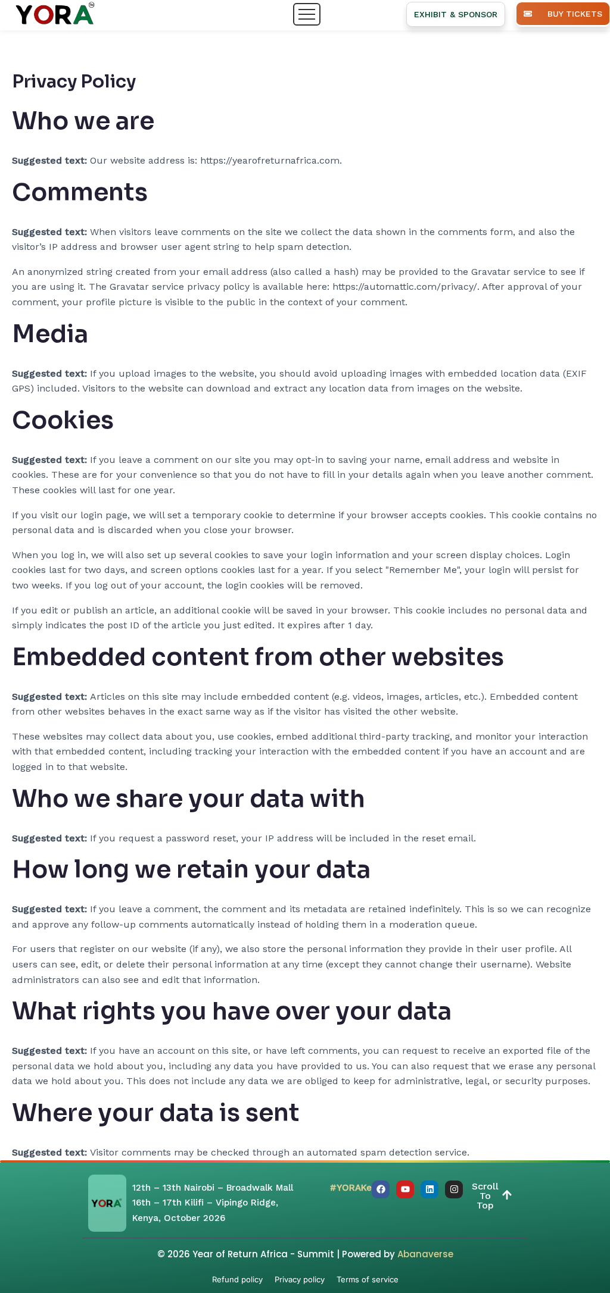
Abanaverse (425, 1254)
